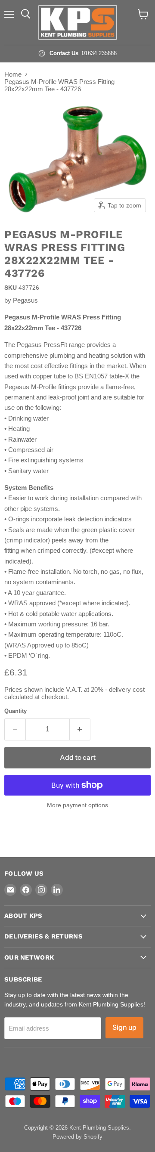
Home (13, 74)
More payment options (77, 805)
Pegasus (25, 300)
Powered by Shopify (77, 1136)
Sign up (124, 1027)
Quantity (15, 711)
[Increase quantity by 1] (80, 729)
